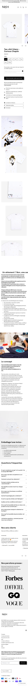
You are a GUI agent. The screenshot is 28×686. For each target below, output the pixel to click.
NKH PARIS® (7, 675)
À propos (3, 634)
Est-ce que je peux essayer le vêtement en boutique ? (12, 510)
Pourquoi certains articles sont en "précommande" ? (10, 483)
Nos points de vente (5, 637)
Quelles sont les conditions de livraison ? (11, 502)
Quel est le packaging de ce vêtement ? (11, 495)
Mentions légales (4, 644)
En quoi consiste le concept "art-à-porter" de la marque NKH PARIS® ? (13, 471)
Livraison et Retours (5, 641)
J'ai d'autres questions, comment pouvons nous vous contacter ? (12, 519)
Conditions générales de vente (7, 642)
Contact (3, 647)
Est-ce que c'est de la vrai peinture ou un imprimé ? (11, 475)
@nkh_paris (12, 570)
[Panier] (23, 7)
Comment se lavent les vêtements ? (10, 479)
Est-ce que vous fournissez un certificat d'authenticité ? (11, 492)
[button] (20, 7)
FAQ (2, 639)
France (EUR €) (5, 671)
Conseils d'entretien (5, 636)
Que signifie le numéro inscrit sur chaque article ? (12, 487)
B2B (2, 646)
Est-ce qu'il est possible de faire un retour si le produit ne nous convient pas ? (13, 506)
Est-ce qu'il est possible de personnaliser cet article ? (12, 515)
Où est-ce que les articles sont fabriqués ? (12, 498)
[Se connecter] (18, 7)
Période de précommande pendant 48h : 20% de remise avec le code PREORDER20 (14, 1)
